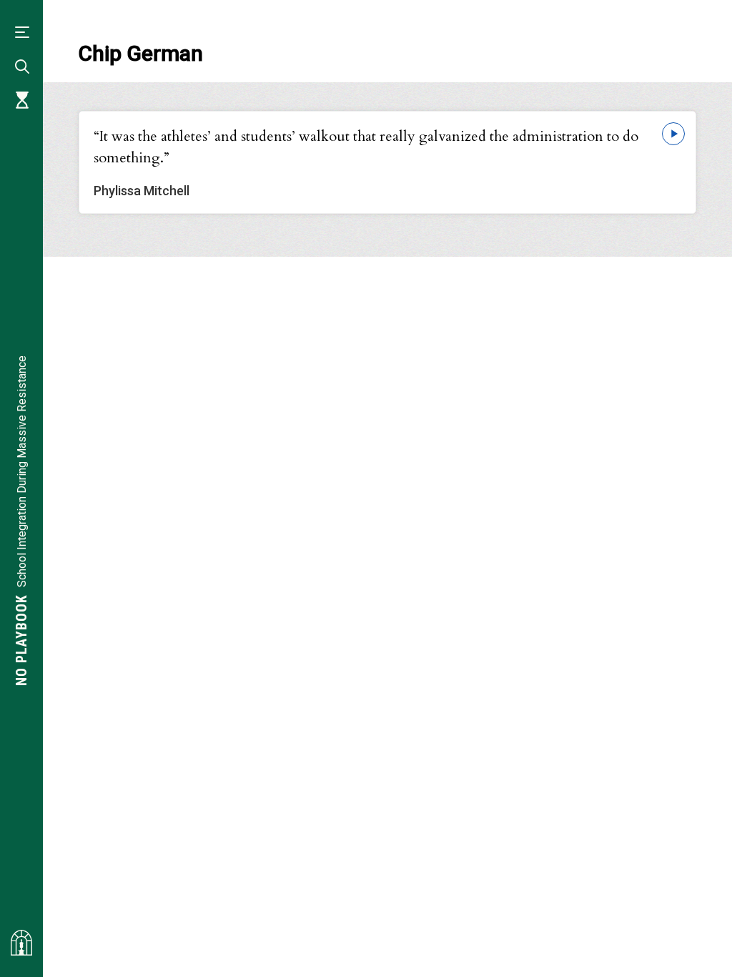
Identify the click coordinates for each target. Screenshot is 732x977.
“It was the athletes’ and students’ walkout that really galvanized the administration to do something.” (366, 147)
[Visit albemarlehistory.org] (21, 943)
